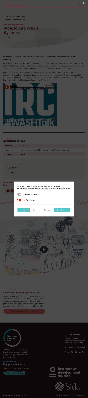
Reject (35, 210)
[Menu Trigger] (81, 3)
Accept (23, 210)
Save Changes (62, 210)
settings (68, 188)
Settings (47, 210)
